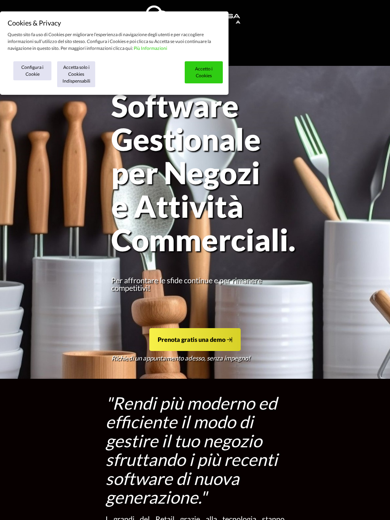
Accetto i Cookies (204, 72)
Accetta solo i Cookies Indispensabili (76, 74)
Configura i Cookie (32, 70)
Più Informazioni (150, 48)
